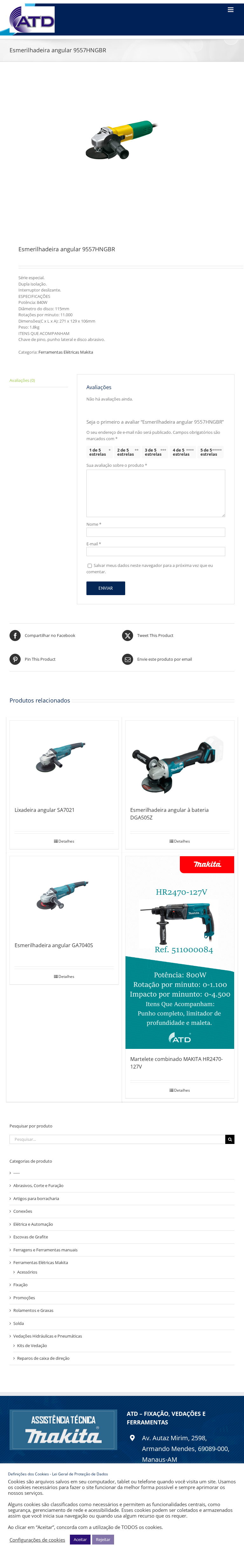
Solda (18, 1323)
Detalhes (66, 841)
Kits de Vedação (32, 1345)
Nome (93, 524)
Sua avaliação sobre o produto (116, 465)
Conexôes (22, 1211)
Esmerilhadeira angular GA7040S (54, 945)
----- (16, 1173)
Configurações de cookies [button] (37, 1540)
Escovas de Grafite (30, 1237)
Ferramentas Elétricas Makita (65, 352)
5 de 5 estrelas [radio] (208, 452)
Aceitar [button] (80, 1539)
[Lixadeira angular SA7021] (64, 760)
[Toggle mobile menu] (231, 9)
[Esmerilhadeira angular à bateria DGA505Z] (179, 760)
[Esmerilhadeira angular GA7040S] (64, 895)
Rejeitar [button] (103, 1539)
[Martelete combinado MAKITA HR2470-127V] (179, 952)
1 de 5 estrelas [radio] (97, 452)
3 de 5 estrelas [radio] (153, 452)
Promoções (24, 1297)
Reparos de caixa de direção (43, 1358)
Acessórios (27, 1272)
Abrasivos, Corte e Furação (38, 1185)
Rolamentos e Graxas (33, 1310)
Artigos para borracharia (36, 1198)
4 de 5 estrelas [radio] (181, 452)
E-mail (93, 544)
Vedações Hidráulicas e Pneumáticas (47, 1336)
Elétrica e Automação (33, 1224)
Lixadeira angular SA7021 (45, 809)
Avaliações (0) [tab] (22, 380)
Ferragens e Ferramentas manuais (45, 1250)
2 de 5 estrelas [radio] (125, 452)
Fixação (20, 1285)
